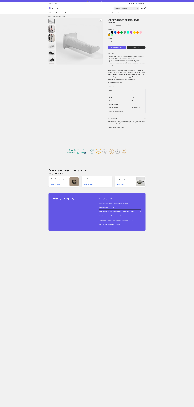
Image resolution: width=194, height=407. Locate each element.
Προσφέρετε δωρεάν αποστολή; (107, 207)
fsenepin (122, 132)
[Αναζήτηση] (137, 8)
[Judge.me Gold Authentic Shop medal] (98, 151)
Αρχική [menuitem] (50, 12)
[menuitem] (51, 4)
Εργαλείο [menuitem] (74, 12)
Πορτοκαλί (137, 32)
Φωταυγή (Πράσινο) (112, 35)
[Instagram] (131, 4)
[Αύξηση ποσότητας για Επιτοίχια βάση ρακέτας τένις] (114, 41)
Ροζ (141, 32)
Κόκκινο (118, 32)
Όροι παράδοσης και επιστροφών (116, 127)
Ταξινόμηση (112, 32)
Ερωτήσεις (118, 25)
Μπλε (115, 32)
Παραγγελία (50, 3)
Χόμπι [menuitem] (91, 12)
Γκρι (125, 32)
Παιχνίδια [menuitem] (56, 12)
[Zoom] (101, 20)
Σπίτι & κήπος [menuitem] (83, 12)
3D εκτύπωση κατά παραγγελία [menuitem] (114, 12)
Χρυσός (109, 35)
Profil (56, 3)
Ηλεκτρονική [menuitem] (65, 12)
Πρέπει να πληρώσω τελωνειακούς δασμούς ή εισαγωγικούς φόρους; (116, 211)
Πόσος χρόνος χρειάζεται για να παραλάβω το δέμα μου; (113, 203)
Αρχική (49, 16)
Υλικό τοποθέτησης (112, 118)
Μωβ (131, 32)
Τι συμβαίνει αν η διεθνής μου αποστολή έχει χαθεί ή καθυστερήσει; (116, 220)
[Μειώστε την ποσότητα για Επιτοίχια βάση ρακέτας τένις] (109, 41)
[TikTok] (133, 4)
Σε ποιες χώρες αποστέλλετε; (106, 199)
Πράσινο (121, 32)
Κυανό (128, 32)
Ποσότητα (110, 38)
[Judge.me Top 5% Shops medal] (117, 151)
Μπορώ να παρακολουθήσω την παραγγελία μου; (111, 216)
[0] (144, 8)
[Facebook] (129, 4)
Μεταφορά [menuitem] (99, 12)
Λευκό (109, 32)
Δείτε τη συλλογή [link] (54, 184)
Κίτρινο (134, 32)
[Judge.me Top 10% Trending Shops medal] (124, 151)
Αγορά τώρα (136, 47)
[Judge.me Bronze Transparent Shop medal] (111, 151)
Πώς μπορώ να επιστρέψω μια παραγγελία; (110, 224)
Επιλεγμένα (111, 53)
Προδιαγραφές (111, 86)
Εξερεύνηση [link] (120, 184)
